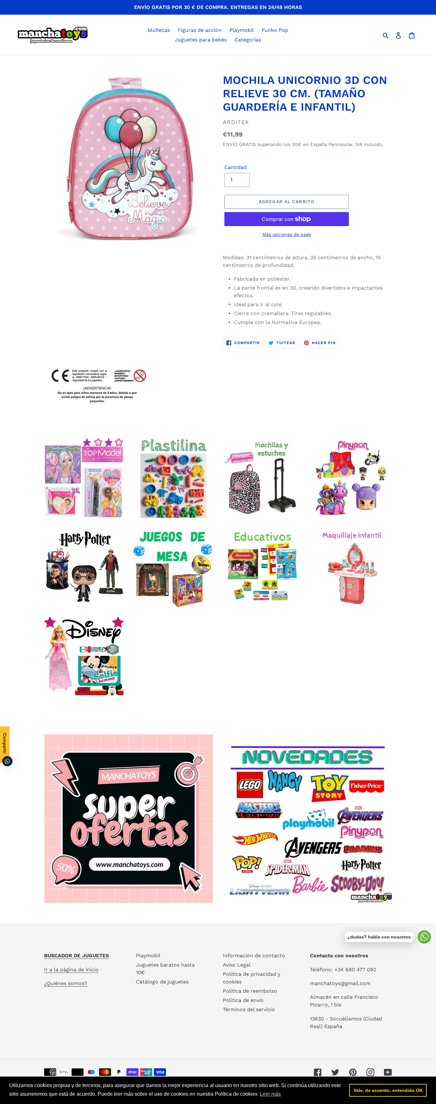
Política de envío (243, 1000)
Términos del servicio (249, 1009)
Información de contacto (254, 956)
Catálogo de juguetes (162, 982)
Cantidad (235, 167)
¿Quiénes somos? (65, 983)
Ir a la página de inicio (71, 970)
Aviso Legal (237, 965)
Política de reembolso (250, 991)
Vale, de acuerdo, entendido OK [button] (388, 1090)
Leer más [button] (270, 1094)
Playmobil (148, 956)
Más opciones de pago (286, 234)
